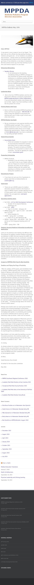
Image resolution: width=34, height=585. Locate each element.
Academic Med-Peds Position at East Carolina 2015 (16, 382)
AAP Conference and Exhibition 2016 (9, 555)
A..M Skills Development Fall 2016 (9, 562)
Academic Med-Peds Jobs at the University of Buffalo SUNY (16, 390)
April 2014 (5, 438)
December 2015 (6, 430)
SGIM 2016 (3, 548)
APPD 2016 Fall (4, 558)
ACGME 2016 (4, 545)
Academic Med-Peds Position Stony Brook (13, 395)
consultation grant (18, 152)
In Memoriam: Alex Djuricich (22, 405)
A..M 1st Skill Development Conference (22, 202)
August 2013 (6, 453)
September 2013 (7, 449)
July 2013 (4, 456)
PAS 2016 (3, 551)
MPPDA (31, 2)
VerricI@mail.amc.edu (12, 132)
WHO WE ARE (25, 112)
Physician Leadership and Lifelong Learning (13, 477)
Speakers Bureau (9, 71)
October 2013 (6, 445)
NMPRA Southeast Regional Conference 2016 (15, 378)
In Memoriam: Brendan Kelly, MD (20, 409)
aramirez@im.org (9, 180)
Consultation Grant (10, 140)
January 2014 (6, 441)
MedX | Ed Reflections (7, 472)
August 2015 (6, 434)
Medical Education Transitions (9, 467)
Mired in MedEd (6, 463)
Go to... (4, 21)
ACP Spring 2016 (5, 541)
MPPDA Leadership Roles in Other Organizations (18, 98)
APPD (12, 207)
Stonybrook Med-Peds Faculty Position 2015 (14, 386)
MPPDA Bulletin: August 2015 (20, 420)
